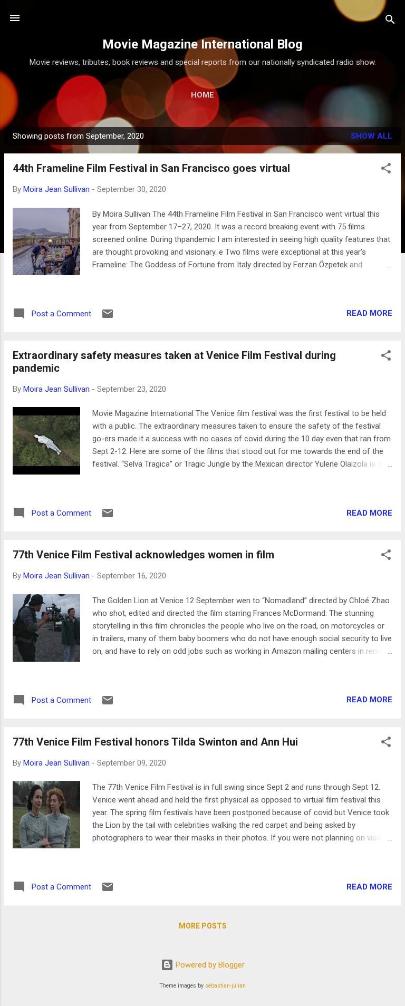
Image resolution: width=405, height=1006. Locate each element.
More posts (203, 926)
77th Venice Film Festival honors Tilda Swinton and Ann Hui (155, 742)
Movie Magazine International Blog (202, 44)
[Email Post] (107, 317)
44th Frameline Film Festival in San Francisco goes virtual (151, 168)
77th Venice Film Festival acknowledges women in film (143, 554)
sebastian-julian (225, 985)
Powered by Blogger (209, 965)
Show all (371, 136)
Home (202, 95)
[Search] (390, 21)
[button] (386, 170)
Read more (369, 313)
